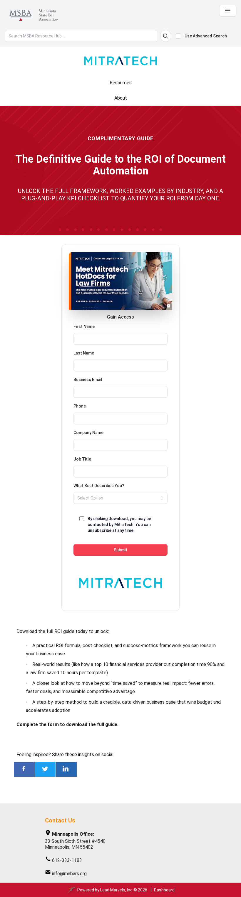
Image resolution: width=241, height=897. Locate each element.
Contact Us (60, 820)
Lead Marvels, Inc (116, 890)
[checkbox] (178, 36)
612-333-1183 (67, 860)
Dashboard (164, 890)
